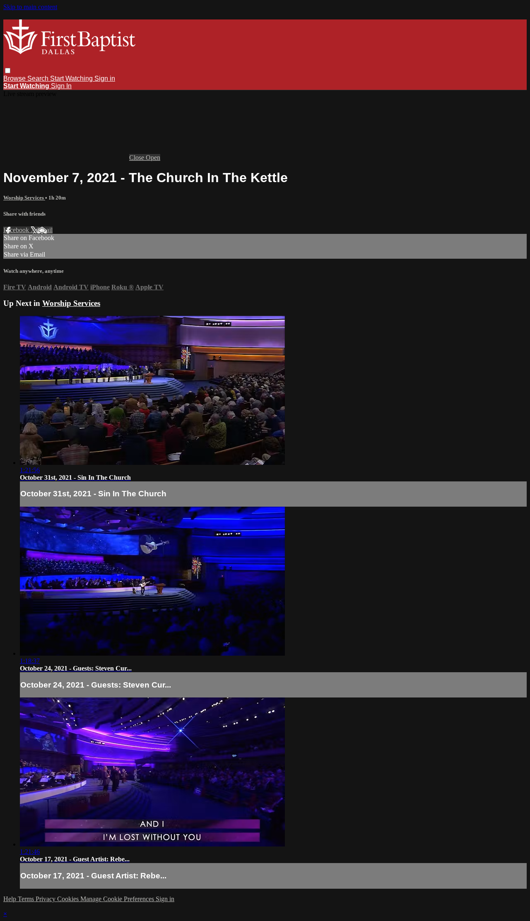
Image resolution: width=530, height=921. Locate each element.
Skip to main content (30, 6)
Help (10, 898)
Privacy (46, 898)
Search (38, 78)
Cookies (68, 898)
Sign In (61, 85)
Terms (27, 898)
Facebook (17, 229)
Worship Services (24, 198)
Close (137, 157)
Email (45, 229)
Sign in (104, 78)
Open (153, 157)
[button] (7, 70)
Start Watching (72, 78)
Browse (15, 78)
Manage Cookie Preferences (118, 898)
